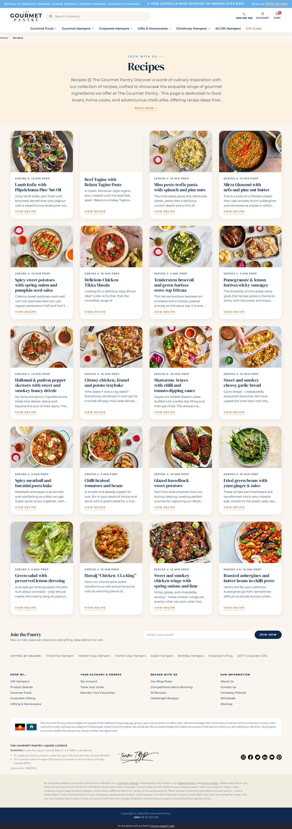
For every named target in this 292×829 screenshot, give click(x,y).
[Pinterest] (279, 757)
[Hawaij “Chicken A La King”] (111, 542)
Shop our (270, 3)
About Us (227, 681)
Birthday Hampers (191, 655)
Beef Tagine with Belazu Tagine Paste (103, 182)
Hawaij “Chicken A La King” (110, 575)
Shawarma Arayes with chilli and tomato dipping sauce (174, 385)
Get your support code (162, 825)
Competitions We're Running (172, 687)
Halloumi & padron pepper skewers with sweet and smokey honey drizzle (40, 385)
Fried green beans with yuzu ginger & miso (245, 483)
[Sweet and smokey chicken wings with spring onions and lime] (181, 542)
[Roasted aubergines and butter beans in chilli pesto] (250, 542)
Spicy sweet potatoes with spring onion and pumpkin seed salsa (36, 285)
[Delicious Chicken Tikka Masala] (111, 246)
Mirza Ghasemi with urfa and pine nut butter (247, 187)
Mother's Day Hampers (94, 655)
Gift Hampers (19, 681)
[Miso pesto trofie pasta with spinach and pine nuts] (181, 151)
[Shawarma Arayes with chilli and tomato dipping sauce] (181, 347)
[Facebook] (250, 757)
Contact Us (228, 687)
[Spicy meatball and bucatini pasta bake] (42, 447)
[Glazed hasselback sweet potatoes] (181, 447)
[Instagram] (243, 757)
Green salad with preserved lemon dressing (40, 578)
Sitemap (226, 704)
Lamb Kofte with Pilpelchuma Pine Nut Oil (38, 187)
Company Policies (233, 692)
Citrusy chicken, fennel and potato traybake (107, 382)
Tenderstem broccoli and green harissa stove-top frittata (174, 285)
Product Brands (21, 687)
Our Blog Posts (161, 681)
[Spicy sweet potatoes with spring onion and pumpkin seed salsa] (42, 246)
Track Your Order (92, 687)
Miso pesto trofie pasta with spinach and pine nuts (179, 187)
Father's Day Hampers (130, 655)
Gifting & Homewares (25, 704)
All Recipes (158, 692)
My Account (88, 681)
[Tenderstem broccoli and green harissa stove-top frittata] (181, 246)
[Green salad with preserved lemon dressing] (42, 542)
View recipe (25, 211)
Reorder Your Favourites (97, 692)
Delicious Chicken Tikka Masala (101, 282)
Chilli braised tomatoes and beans (104, 483)
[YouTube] (272, 757)
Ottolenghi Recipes (165, 698)
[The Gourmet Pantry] (26, 16)
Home (4, 37)
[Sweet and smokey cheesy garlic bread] (250, 347)
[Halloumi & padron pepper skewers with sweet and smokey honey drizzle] (42, 347)
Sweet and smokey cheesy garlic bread (242, 382)
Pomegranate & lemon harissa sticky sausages (246, 282)
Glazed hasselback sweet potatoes (171, 483)
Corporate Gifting (220, 655)
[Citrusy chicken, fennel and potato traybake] (111, 347)
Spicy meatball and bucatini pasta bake (33, 483)
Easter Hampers (162, 655)
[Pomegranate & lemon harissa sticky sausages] (250, 246)
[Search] (50, 16)
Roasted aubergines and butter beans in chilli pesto (249, 578)
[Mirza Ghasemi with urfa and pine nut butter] (250, 151)
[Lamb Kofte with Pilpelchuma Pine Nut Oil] (42, 151)
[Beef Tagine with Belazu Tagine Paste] (111, 151)
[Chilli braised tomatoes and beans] (111, 447)
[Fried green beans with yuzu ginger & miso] (250, 447)
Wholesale (228, 698)
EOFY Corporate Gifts (252, 655)
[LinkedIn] (264, 757)
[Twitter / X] (257, 757)
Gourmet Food (20, 692)
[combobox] (97, 16)
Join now (268, 634)
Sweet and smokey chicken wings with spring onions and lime (176, 580)
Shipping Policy (187, 783)
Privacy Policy (210, 783)
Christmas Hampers (60, 655)
